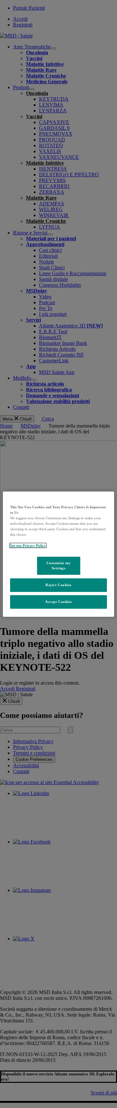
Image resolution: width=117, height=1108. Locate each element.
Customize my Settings (58, 565)
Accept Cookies (58, 602)
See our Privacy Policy (28, 545)
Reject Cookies (59, 585)
